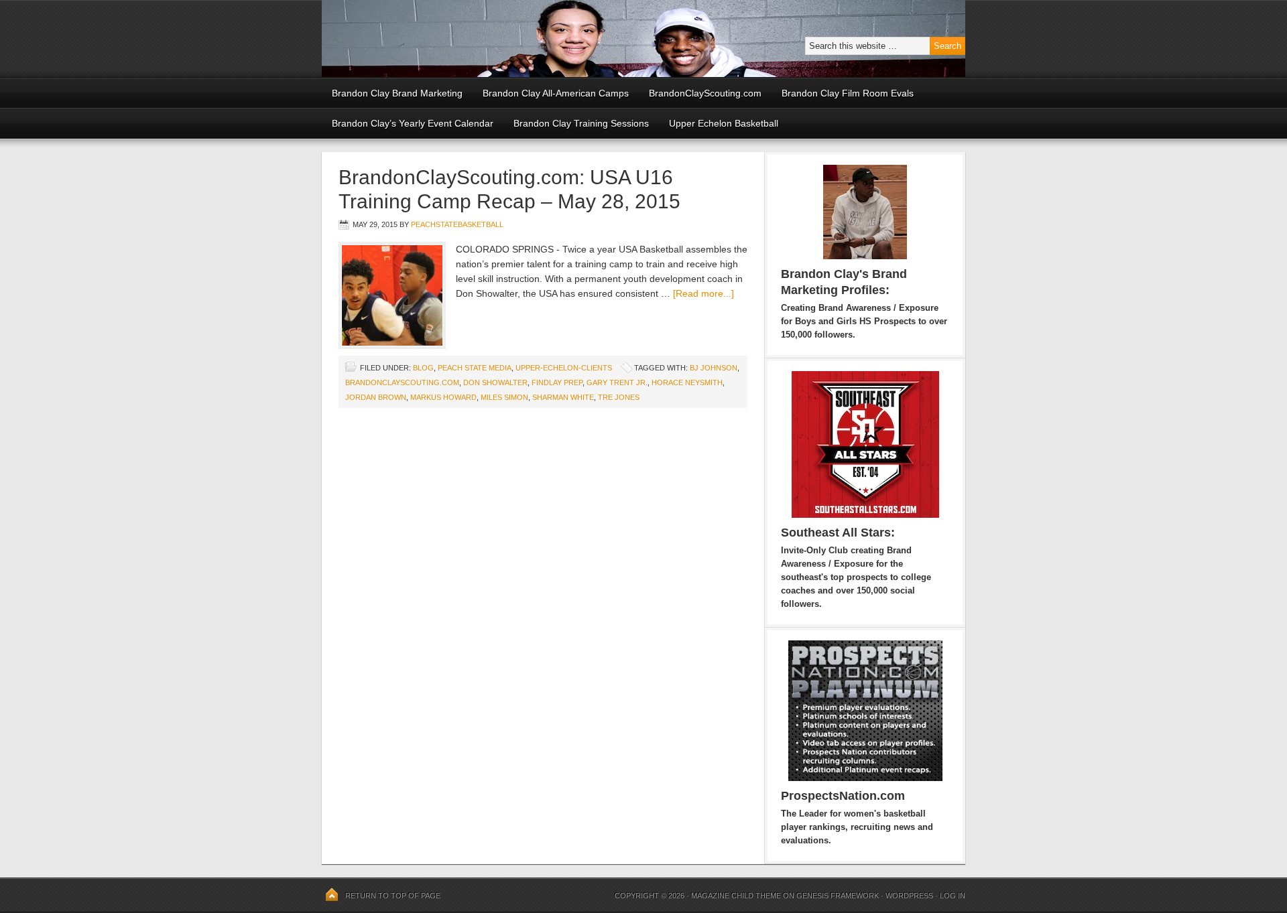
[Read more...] (703, 293)
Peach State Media (474, 368)
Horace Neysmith (687, 382)
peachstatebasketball (457, 224)
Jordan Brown (375, 397)
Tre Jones (618, 397)
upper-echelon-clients (563, 368)
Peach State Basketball (486, 38)
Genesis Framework (837, 896)
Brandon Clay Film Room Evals (848, 93)
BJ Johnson (713, 368)
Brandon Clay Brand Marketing (397, 93)
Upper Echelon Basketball (723, 123)
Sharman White (563, 397)
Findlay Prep (557, 382)
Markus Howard (443, 397)
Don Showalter (495, 382)
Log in (952, 896)
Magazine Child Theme (736, 896)
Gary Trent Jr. (617, 382)
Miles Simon (504, 397)
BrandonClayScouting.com (705, 93)
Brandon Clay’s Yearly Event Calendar (412, 123)
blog (423, 368)
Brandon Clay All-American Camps (556, 93)
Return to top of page (392, 896)
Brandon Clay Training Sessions (581, 123)
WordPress (909, 896)
